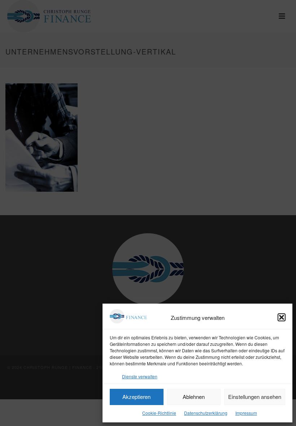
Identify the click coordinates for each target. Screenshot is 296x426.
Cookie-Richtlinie (159, 413)
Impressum (246, 413)
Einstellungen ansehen (254, 396)
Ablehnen (194, 396)
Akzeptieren (136, 396)
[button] (281, 317)
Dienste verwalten (139, 376)
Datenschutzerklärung (205, 413)
